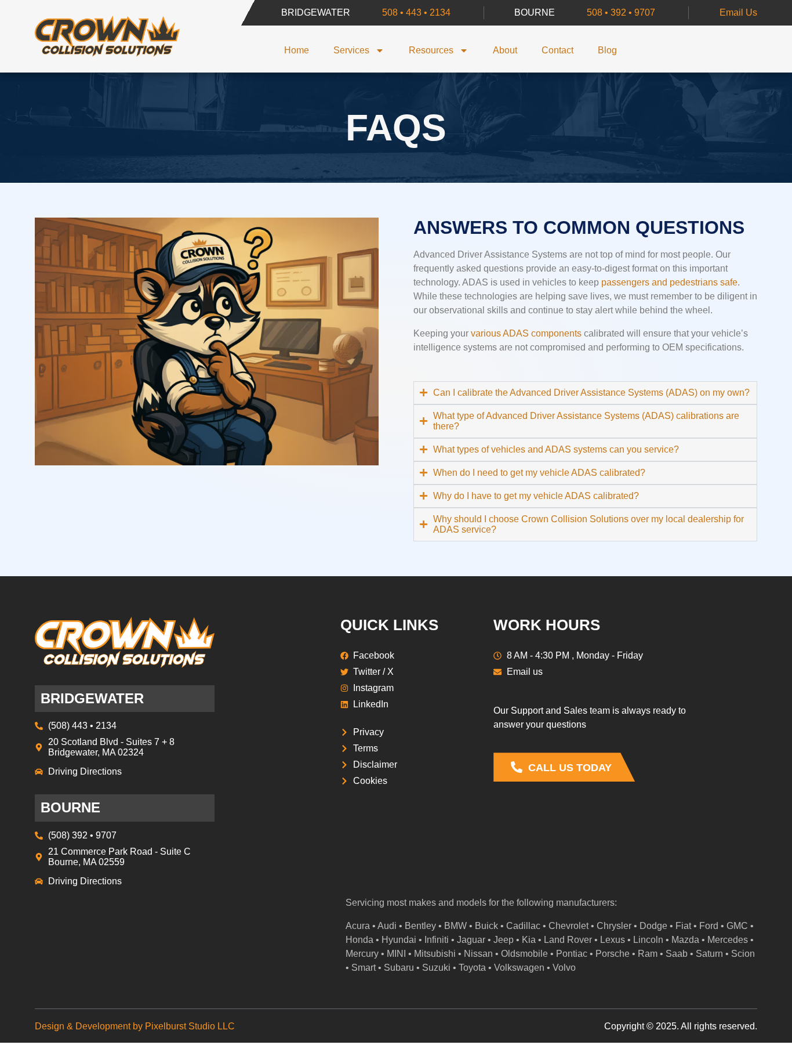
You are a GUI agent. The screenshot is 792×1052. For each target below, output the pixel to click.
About (505, 50)
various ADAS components (526, 333)
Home (296, 50)
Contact (557, 50)
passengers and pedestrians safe (669, 282)
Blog (607, 50)
